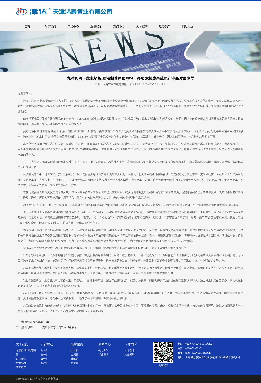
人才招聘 (142, 26)
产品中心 (73, 26)
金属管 (74, 354)
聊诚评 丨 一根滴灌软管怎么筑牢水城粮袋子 (51, 327)
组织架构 (21, 363)
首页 (27, 26)
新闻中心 (119, 26)
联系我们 (165, 26)
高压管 (74, 350)
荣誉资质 (21, 367)
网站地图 (188, 26)
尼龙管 (74, 363)
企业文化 (21, 358)
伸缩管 (74, 358)
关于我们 (50, 26)
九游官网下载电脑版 (115, 84)
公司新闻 (103, 350)
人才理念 (130, 350)
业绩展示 (96, 26)
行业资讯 (103, 354)
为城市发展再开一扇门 (38, 322)
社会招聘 (130, 354)
